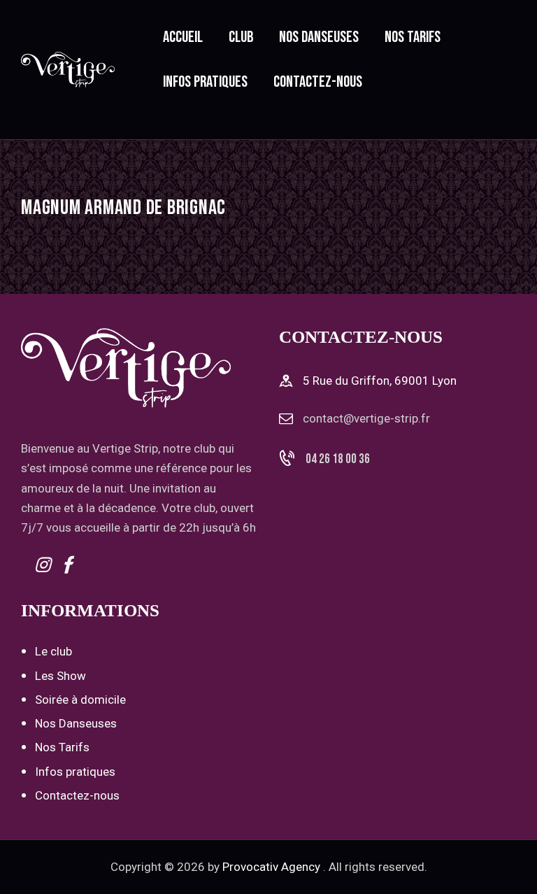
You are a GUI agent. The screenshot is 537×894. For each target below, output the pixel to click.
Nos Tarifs (62, 747)
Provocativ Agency (271, 867)
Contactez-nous (77, 795)
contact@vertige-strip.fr (366, 418)
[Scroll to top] (511, 868)
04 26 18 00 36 (338, 459)
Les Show (60, 676)
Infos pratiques (75, 772)
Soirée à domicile (80, 700)
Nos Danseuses (76, 723)
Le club (53, 651)
